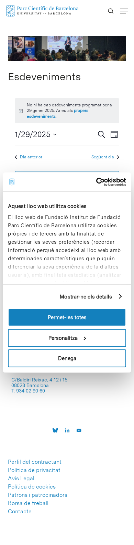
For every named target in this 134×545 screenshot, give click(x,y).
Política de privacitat (34, 470)
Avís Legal (21, 478)
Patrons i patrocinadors (37, 495)
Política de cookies (32, 487)
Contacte (20, 511)
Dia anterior (31, 157)
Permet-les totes (67, 317)
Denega (67, 358)
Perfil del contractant (35, 462)
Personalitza (63, 338)
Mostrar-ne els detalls (86, 296)
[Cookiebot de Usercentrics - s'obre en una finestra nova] (96, 181)
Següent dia (102, 157)
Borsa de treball (28, 503)
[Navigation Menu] (124, 11)
